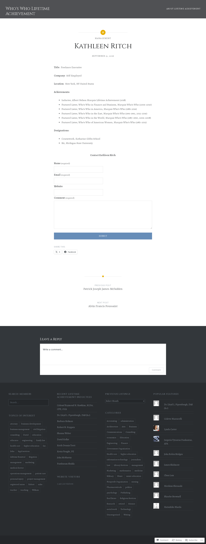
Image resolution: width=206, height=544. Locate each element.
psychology (112, 492)
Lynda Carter (170, 429)
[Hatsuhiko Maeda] (173, 503)
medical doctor (17, 467)
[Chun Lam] (173, 471)
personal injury (17, 479)
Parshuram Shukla (66, 463)
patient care (40, 473)
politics (128, 487)
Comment (64, 197)
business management (20, 429)
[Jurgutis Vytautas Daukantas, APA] (173, 436)
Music (120, 476)
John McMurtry (64, 457)
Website (58, 186)
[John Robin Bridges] (173, 450)
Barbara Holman (65, 421)
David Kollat (63, 439)
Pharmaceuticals (114, 487)
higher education (128, 454)
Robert (31, 484)
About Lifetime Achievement (183, 8)
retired (122, 503)
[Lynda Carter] (173, 425)
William (35, 490)
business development (31, 423)
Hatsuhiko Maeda (172, 507)
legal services (24, 451)
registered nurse (17, 484)
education (36, 434)
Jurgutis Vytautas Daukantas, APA (178, 442)
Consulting (130, 432)
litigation (33, 456)
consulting (15, 434)
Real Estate (111, 498)
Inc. (44, 445)
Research (111, 503)
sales (40, 484)
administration (127, 421)
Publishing (125, 492)
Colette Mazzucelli (173, 418)
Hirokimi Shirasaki (173, 486)
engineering (27, 440)
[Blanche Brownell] (173, 492)
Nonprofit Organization (117, 481)
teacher (13, 490)
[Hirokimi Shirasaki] (173, 482)
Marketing (111, 470)
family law (40, 440)
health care (15, 445)
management (103, 38)
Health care (112, 454)
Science (131, 503)
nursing (134, 481)
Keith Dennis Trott (66, 445)
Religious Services (128, 498)
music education (133, 476)
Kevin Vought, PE (65, 451)
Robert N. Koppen (66, 427)
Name (62, 163)
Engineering (112, 443)
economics (111, 437)
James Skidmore (172, 464)
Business (133, 426)
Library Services (121, 465)
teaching (24, 490)
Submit (103, 236)
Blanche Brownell (172, 496)
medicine (139, 470)
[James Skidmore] (173, 461)
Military (110, 476)
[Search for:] (28, 402)
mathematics (125, 470)
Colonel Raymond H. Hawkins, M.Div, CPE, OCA (75, 407)
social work (112, 509)
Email (62, 174)
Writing (127, 514)
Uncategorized (113, 514)
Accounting (112, 421)
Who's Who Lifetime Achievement (28, 11)
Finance (124, 443)
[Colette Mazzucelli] (173, 415)
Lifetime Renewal (17, 456)
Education (124, 437)
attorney (14, 423)
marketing (29, 462)
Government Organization (118, 448)
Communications (114, 432)
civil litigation (39, 429)
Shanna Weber (64, 433)
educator (14, 440)
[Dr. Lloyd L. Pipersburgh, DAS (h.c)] (173, 400)
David (26, 434)
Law (108, 465)
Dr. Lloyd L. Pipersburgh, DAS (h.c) (73, 415)
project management (36, 479)
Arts (123, 426)
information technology (117, 459)
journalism (136, 459)
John (12, 451)
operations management (21, 473)
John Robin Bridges (173, 454)
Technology (126, 509)
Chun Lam (169, 475)
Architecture (112, 426)
